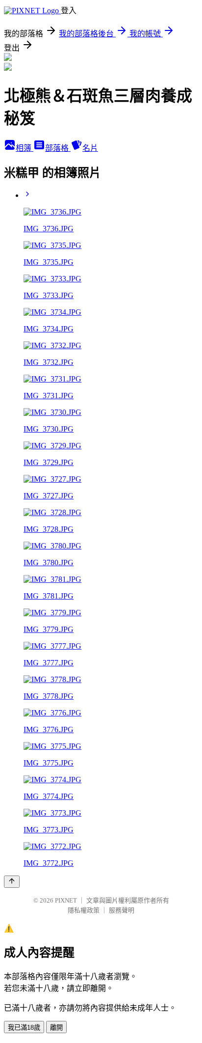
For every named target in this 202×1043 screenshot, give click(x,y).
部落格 (58, 148)
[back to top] (12, 882)
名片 (90, 148)
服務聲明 (121, 910)
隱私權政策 (84, 910)
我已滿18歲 (24, 1027)
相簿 (24, 148)
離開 (56, 1027)
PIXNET (66, 900)
